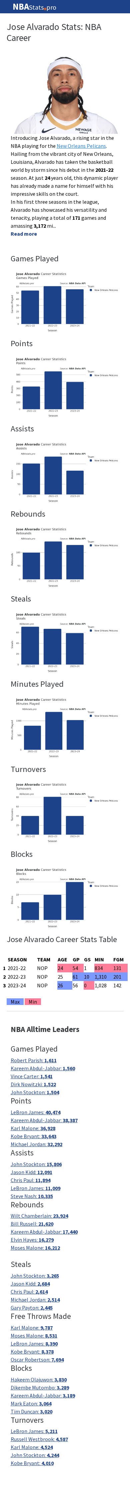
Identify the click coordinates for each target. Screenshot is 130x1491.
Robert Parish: (34, 1060)
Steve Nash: (32, 1196)
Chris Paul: (30, 1180)
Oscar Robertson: (37, 1359)
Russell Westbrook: (39, 1439)
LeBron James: (35, 1112)
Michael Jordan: (36, 1144)
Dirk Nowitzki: (33, 1084)
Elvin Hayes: (32, 1239)
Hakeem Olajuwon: (39, 1379)
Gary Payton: (32, 1307)
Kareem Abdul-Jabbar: (43, 1068)
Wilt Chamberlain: (39, 1215)
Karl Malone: (33, 1128)
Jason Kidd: (31, 1172)
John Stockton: (35, 1092)
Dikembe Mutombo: (40, 1387)
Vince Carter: (32, 1076)
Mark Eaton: (31, 1403)
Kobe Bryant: (33, 1136)
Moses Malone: (35, 1247)
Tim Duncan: (31, 1411)
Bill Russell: (32, 1223)
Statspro (34, 6)
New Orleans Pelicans (81, 145)
